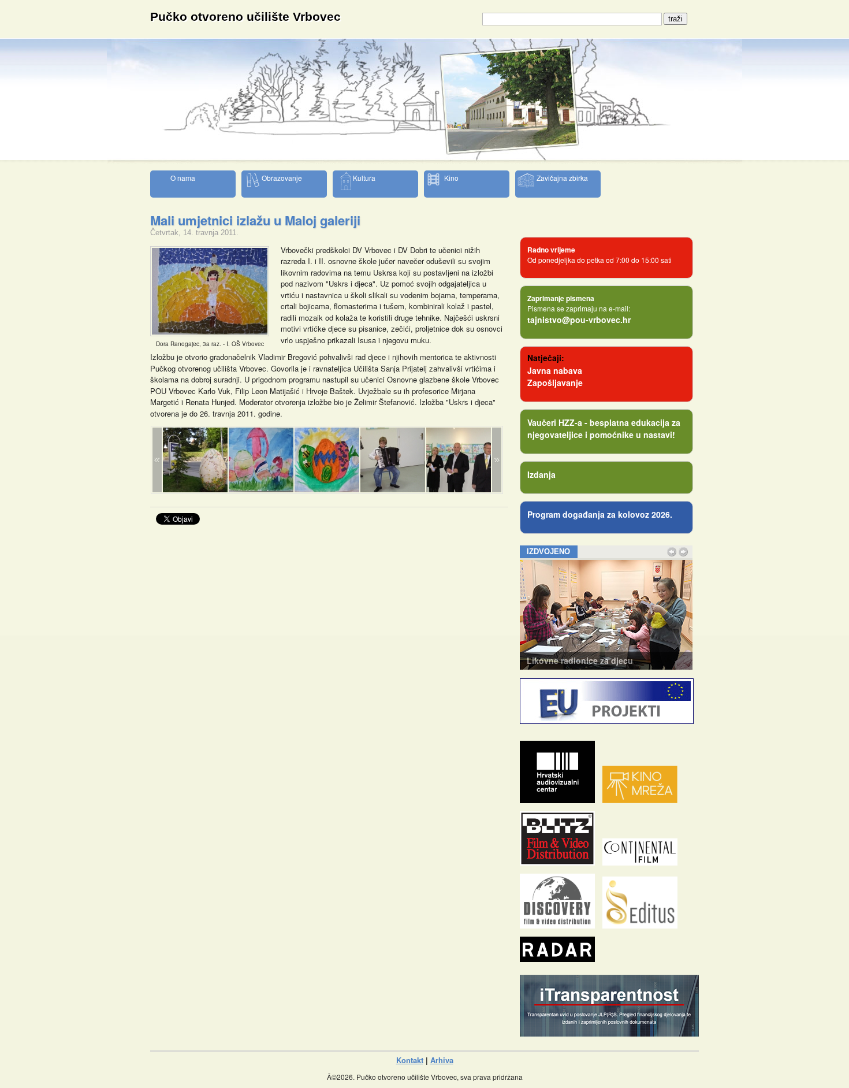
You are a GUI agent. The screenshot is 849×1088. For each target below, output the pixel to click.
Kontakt (409, 1059)
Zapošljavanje (555, 382)
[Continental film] (642, 862)
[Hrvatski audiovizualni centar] (560, 800)
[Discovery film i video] (560, 925)
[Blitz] (560, 862)
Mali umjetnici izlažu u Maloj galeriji (255, 220)
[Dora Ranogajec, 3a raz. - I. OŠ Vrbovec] (209, 333)
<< (157, 460)
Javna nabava (554, 370)
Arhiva (441, 1059)
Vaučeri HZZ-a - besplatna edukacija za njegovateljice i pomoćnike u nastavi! (603, 428)
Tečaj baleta (550, 660)
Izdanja (541, 474)
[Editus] (642, 925)
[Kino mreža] (642, 800)
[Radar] (560, 959)
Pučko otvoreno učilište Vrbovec (245, 16)
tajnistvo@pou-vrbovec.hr (579, 319)
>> (496, 460)
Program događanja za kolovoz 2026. (599, 514)
